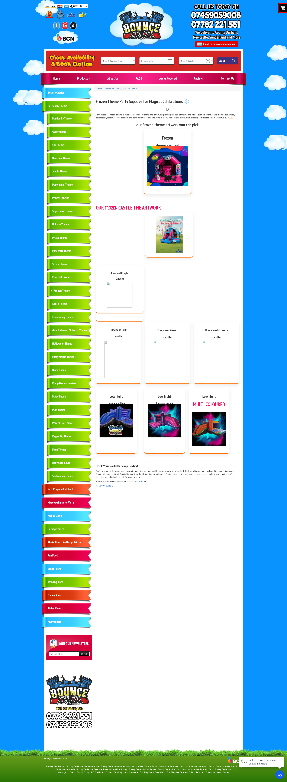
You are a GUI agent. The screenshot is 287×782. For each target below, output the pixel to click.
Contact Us (227, 78)
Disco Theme (59, 370)
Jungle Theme (59, 171)
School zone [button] (54, 569)
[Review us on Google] (64, 25)
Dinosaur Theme (61, 158)
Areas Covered (168, 78)
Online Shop (54, 595)
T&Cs (191, 772)
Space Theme (59, 304)
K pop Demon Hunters (64, 383)
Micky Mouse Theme (63, 357)
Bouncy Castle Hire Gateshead (165, 766)
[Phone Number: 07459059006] (216, 15)
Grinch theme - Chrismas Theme (69, 330)
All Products (54, 622)
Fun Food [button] (53, 555)
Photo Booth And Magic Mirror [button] (64, 542)
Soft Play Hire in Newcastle (126, 772)
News (219, 772)
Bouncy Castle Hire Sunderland (143, 769)
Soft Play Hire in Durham (102, 772)
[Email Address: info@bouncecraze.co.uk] (216, 44)
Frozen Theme (62, 291)
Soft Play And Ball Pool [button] (60, 489)
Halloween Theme (62, 343)
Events (72, 772)
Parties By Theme (62, 118)
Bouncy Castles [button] (56, 93)
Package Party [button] (56, 529)
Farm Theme (59, 449)
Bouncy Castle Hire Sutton (169, 769)
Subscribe (84, 654)
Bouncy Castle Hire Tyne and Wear (198, 769)
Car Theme (58, 145)
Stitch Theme (59, 264)
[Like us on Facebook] (56, 25)
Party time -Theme (62, 184)
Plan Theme (58, 410)
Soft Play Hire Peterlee (177, 772)
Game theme (59, 132)
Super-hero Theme (62, 211)
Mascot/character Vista (61, 502)
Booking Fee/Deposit (55, 766)
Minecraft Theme (61, 251)
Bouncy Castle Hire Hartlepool (194, 766)
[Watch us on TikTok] (73, 25)
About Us (112, 78)
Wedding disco (55, 582)
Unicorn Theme (60, 224)
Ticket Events (55, 608)
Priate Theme (59, 238)
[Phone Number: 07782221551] (216, 24)
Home (56, 78)
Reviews (199, 78)
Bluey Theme (59, 396)
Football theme (61, 277)
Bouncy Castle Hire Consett (113, 766)
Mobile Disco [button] (55, 516)
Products (83, 78)
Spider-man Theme (62, 476)
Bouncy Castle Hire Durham (138, 766)
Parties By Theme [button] (57, 106)
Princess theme (60, 198)
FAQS (139, 78)
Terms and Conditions (205, 772)
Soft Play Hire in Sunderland (152, 772)
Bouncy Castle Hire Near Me (221, 766)
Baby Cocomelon (61, 463)
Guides (226, 772)
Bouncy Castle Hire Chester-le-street (83, 766)
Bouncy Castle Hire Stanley (115, 769)
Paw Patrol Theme (62, 423)
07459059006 (106, 486)
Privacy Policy (83, 772)
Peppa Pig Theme (61, 436)
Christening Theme (62, 317)
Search (222, 61)
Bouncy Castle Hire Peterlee (89, 769)
